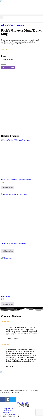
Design (4, 56)
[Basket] (2, 20)
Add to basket (8, 67)
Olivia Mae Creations (12, 25)
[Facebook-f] (2, 399)
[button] (21, 15)
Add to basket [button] (8, 187)
